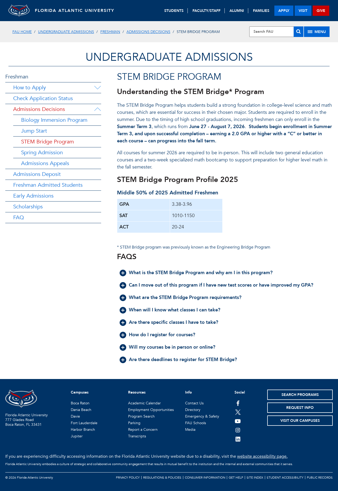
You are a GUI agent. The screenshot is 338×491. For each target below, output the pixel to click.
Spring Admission (42, 152)
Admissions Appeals (45, 163)
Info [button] (188, 392)
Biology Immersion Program (54, 120)
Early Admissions (33, 195)
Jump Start (34, 130)
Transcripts (137, 436)
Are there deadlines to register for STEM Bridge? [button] (183, 359)
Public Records (320, 477)
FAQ (18, 217)
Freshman (110, 31)
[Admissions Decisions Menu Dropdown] (97, 109)
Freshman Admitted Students (48, 185)
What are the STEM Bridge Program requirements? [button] (185, 297)
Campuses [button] (79, 392)
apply (283, 10)
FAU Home (22, 31)
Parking (134, 422)
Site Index (255, 477)
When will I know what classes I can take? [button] (174, 310)
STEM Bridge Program (47, 141)
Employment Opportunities (151, 409)
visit (303, 10)
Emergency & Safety (202, 416)
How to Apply (29, 87)
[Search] (298, 31)
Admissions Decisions (148, 31)
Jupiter (77, 436)
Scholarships (28, 206)
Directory (192, 409)
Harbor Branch (83, 429)
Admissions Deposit (37, 174)
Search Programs (300, 394)
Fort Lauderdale (84, 422)
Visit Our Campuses (300, 420)
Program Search (141, 416)
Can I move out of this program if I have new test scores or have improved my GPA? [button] (221, 285)
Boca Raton (80, 403)
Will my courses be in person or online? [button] (172, 347)
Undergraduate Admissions (66, 31)
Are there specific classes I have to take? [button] (173, 322)
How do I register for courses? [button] (162, 334)
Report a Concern (143, 429)
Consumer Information (205, 477)
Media (190, 429)
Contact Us (194, 403)
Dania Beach (81, 409)
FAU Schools (195, 422)
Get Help (236, 477)
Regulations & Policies (162, 477)
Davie (75, 416)
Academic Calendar (144, 403)
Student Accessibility (285, 477)
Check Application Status (43, 98)
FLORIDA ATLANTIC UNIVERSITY (74, 10)
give (321, 10)
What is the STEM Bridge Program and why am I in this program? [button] (201, 272)
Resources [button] (136, 392)
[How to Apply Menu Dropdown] (97, 87)
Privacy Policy (128, 477)
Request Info (300, 407)
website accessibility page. (262, 456)
